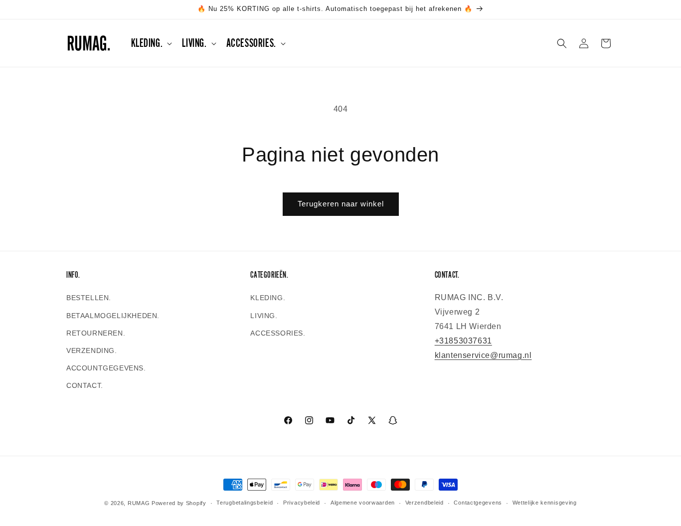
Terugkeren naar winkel (341, 203)
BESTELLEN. (88, 298)
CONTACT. (84, 385)
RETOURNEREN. (95, 333)
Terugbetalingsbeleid (244, 503)
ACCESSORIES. (277, 333)
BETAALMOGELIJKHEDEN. (113, 316)
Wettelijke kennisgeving (544, 503)
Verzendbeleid (424, 503)
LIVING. (263, 316)
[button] (150, 43)
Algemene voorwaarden (363, 503)
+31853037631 (463, 341)
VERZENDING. (91, 350)
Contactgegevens (478, 503)
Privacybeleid (301, 503)
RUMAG (139, 503)
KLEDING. (267, 298)
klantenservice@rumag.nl (483, 355)
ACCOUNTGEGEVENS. (106, 368)
